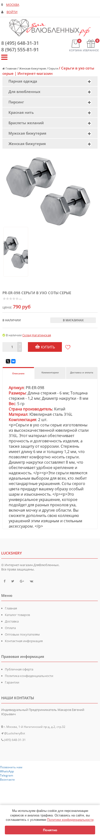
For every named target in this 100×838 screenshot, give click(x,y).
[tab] (50, 81)
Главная (11, 608)
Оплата (10, 628)
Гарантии (12, 682)
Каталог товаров (17, 615)
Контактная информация (24, 641)
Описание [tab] (18, 373)
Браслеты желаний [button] (26, 122)
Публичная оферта (19, 669)
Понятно (50, 830)
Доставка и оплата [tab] (81, 372)
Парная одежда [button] (22, 81)
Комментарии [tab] (50, 372)
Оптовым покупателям (22, 634)
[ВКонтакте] (13, 361)
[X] (8, 361)
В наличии (11, 320)
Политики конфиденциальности (70, 820)
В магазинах (73, 320)
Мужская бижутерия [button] (27, 133)
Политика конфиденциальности (29, 676)
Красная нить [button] (21, 112)
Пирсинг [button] (16, 102)
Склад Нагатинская (36, 335)
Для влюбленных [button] (24, 91)
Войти (12, 12)
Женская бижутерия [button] (27, 143)
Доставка (12, 621)
